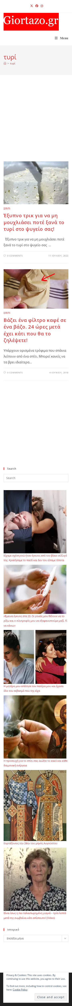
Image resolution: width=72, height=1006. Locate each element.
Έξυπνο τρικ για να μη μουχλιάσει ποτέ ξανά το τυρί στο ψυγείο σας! (34, 222)
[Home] (5, 63)
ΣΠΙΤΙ (7, 208)
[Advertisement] (36, 123)
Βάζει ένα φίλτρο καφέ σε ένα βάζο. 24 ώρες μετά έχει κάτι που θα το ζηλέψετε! (35, 330)
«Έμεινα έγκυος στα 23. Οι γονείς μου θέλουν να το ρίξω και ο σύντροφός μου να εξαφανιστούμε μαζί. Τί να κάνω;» (35, 620)
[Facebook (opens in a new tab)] (36, 6)
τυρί (12, 63)
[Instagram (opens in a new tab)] (41, 6)
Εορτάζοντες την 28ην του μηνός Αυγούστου (30, 843)
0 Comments (15, 255)
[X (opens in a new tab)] (31, 6)
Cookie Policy (20, 989)
